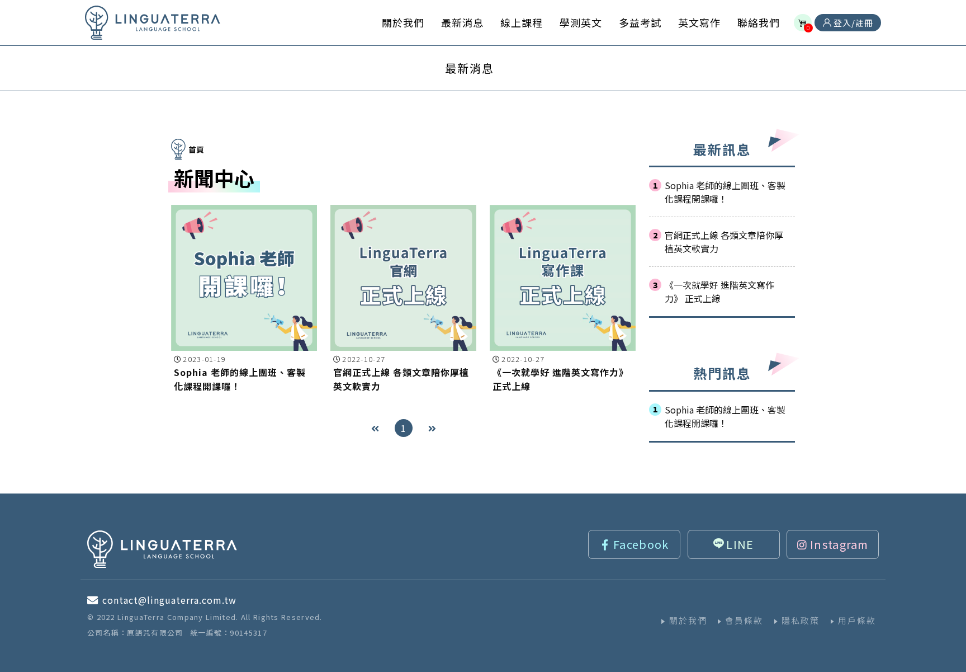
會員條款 (744, 620)
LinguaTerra (152, 23)
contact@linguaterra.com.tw (169, 600)
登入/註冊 (852, 23)
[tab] (469, 68)
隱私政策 (801, 620)
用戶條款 (857, 620)
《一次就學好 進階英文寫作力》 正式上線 (719, 291)
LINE (740, 544)
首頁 (196, 149)
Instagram (839, 544)
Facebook (641, 544)
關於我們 (688, 620)
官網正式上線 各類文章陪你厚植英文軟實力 (724, 241)
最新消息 (469, 68)
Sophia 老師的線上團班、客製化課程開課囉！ (725, 191)
